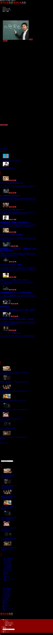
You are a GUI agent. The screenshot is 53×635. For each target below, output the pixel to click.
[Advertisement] (18, 136)
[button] (13, 461)
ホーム (6, 621)
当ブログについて (9, 623)
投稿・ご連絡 (8, 625)
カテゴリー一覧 (8, 622)
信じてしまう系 (3, 124)
